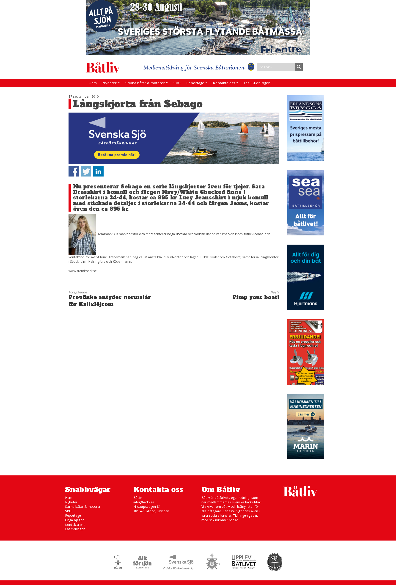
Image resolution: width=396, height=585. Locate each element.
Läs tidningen (75, 529)
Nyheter (109, 82)
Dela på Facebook (74, 171)
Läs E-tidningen (257, 82)
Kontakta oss (224, 82)
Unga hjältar (74, 520)
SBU (176, 82)
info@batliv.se (143, 502)
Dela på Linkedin (98, 171)
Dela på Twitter (86, 171)
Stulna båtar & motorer (145, 82)
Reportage (195, 82)
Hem (93, 82)
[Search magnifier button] (299, 67)
